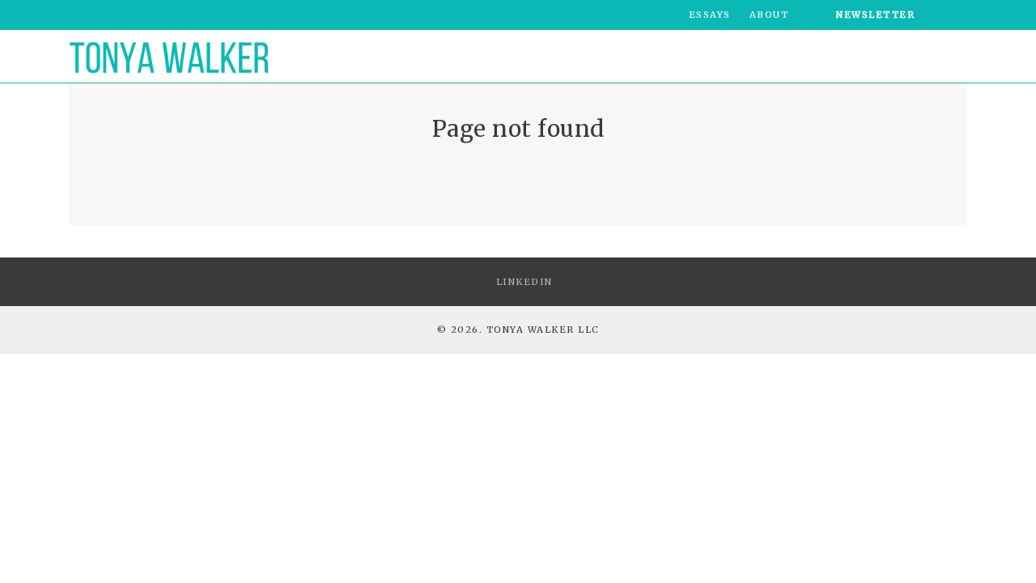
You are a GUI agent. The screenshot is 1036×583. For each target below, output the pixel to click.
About (769, 14)
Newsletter (875, 14)
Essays (710, 14)
